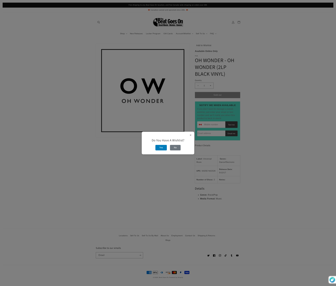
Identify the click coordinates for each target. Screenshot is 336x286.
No (175, 147)
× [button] (191, 135)
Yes (161, 147)
